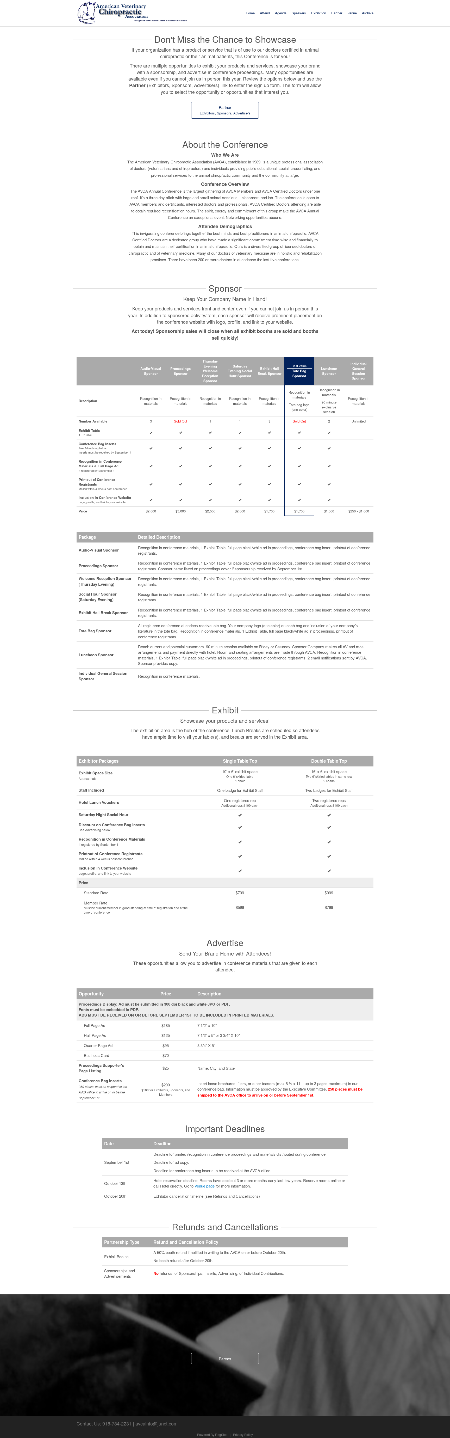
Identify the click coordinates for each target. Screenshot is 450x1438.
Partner (336, 12)
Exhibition (318, 12)
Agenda (280, 12)
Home (250, 12)
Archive (367, 12)
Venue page (205, 1186)
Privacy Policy (243, 1434)
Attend (265, 12)
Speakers (299, 12)
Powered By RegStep (212, 1434)
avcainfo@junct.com (156, 1423)
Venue (352, 12)
